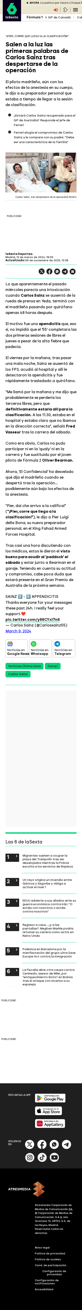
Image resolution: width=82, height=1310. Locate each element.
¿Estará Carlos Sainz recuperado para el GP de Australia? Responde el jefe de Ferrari (44, 120)
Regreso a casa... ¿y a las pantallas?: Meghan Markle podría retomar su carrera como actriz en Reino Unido (48, 930)
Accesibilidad (44, 1289)
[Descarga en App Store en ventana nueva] (48, 1114)
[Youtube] (54, 1161)
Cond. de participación (50, 1265)
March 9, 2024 (18, 631)
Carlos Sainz (18, 674)
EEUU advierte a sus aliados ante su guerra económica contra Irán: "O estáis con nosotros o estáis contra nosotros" (49, 906)
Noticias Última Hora (24, 666)
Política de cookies (48, 1259)
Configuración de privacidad (54, 1273)
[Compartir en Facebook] (49, 273)
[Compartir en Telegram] (65, 274)
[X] (42, 273)
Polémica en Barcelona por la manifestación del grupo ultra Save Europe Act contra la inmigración (49, 952)
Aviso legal (42, 1247)
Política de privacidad (50, 1253)
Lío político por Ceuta (54, 2)
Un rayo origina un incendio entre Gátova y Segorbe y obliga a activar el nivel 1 (47, 883)
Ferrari (53, 666)
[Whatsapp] (54, 1148)
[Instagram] (30, 1161)
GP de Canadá (59, 17)
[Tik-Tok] (42, 1161)
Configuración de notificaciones (47, 1282)
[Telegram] (66, 1148)
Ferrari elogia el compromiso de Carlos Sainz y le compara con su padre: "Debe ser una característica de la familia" (44, 137)
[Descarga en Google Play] (50, 1102)
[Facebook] (42, 1148)
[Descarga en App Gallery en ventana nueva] (50, 1127)
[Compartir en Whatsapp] (57, 273)
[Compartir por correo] (73, 274)
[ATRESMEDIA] (41, 1189)
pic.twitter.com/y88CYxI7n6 (32, 619)
